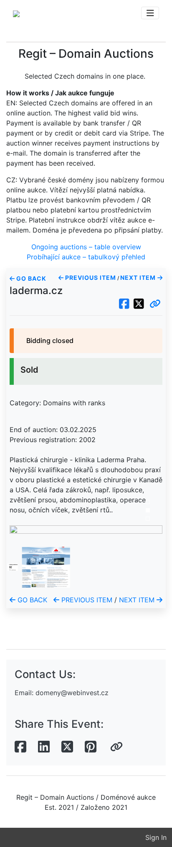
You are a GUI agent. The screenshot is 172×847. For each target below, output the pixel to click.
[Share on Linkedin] (44, 747)
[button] (155, 304)
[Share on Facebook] (20, 747)
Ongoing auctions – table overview (86, 247)
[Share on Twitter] (67, 747)
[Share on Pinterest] (90, 747)
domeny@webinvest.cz (72, 692)
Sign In (156, 837)
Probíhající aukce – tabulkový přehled (86, 257)
